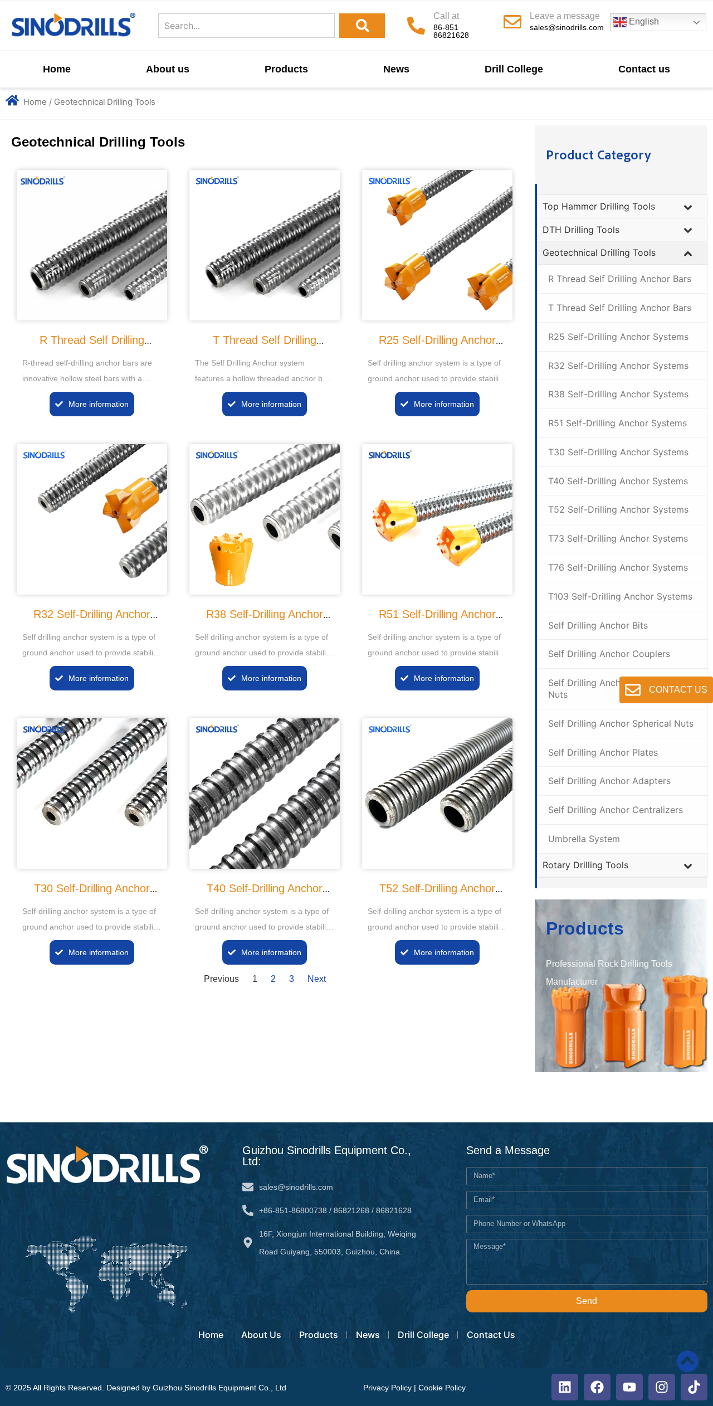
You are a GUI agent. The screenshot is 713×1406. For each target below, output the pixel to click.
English (643, 21)
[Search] (362, 25)
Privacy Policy (387, 1387)
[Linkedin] (564, 1387)
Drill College (514, 69)
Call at (446, 16)
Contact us (644, 69)
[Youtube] (629, 1387)
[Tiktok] (694, 1387)
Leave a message (565, 16)
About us (167, 69)
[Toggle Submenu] (687, 206)
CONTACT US (678, 689)
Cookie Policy (442, 1387)
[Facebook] (597, 1387)
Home (57, 69)
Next (316, 979)
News (396, 69)
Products (286, 69)
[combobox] (246, 25)
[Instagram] (661, 1387)
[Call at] (416, 26)
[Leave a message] (512, 22)
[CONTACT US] (633, 690)
